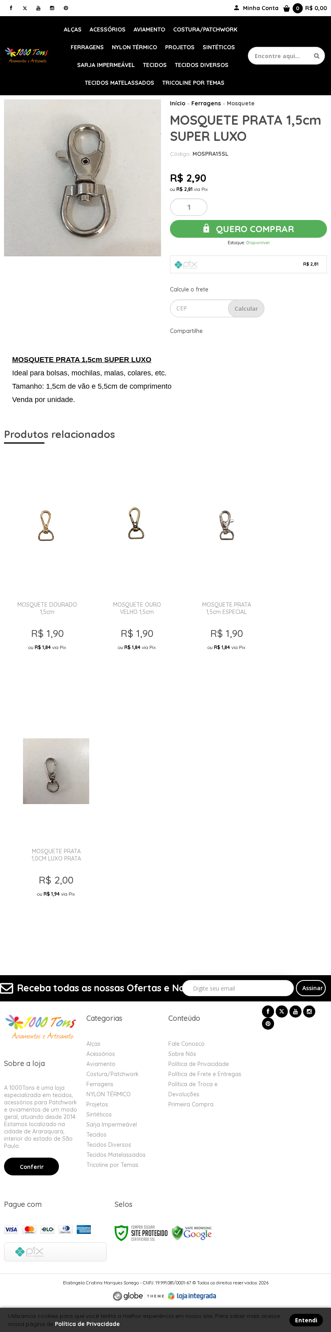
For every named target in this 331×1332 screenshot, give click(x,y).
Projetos (97, 1104)
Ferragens (206, 103)
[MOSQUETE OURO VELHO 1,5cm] (137, 570)
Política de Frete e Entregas (204, 1074)
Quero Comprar (254, 229)
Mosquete (241, 103)
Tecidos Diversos (108, 1144)
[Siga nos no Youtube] (38, 8)
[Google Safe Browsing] (192, 1232)
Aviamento (100, 1064)
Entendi (306, 1320)
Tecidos (96, 1134)
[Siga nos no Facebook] (11, 8)
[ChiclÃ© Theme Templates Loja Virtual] (138, 1296)
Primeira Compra (191, 1104)
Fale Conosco (186, 1043)
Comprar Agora (50, 673)
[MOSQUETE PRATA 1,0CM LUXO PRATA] (56, 816)
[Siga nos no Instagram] (52, 8)
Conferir (32, 1167)
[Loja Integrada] (192, 1296)
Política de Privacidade (198, 1064)
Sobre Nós (182, 1054)
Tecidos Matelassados (116, 1154)
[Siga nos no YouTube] (295, 1011)
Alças (93, 1043)
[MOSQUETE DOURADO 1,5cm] (47, 570)
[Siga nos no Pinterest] (66, 8)
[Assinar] (311, 988)
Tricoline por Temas (112, 1165)
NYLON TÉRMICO (108, 1094)
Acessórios (100, 1054)
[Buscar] (316, 56)
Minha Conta (261, 8)
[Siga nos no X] (25, 8)
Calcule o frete (189, 289)
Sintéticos (99, 1114)
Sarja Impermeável (111, 1124)
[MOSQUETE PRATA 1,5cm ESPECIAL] (226, 570)
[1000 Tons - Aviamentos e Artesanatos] (27, 55)
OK (246, 308)
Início (177, 103)
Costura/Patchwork (112, 1074)
